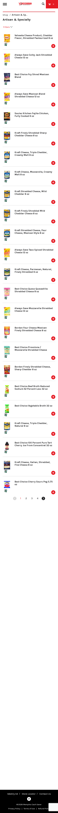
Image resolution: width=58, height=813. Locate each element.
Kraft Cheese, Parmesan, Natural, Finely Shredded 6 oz (33, 270)
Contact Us (45, 793)
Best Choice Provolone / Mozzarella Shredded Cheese (31, 348)
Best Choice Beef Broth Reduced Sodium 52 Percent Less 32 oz (32, 387)
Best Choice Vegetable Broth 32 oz (33, 405)
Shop (5, 14)
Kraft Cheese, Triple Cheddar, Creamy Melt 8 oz (31, 153)
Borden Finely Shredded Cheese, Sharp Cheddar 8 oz (33, 368)
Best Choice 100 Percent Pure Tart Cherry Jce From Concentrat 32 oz (33, 444)
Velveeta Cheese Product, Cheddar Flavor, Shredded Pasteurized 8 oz (34, 36)
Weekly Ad (12, 793)
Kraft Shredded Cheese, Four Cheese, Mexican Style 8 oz (31, 231)
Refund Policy (44, 809)
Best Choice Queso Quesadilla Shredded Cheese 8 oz (31, 290)
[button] (53, 46)
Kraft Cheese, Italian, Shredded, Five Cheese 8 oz (32, 463)
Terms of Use (29, 809)
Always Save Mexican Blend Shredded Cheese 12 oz (30, 95)
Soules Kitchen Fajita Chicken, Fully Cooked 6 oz (32, 114)
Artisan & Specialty (22, 14)
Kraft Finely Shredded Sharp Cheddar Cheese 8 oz (31, 134)
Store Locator (28, 793)
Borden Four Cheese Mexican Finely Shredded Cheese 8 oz (31, 329)
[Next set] (43, 498)
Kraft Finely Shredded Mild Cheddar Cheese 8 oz (30, 212)
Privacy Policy (14, 809)
